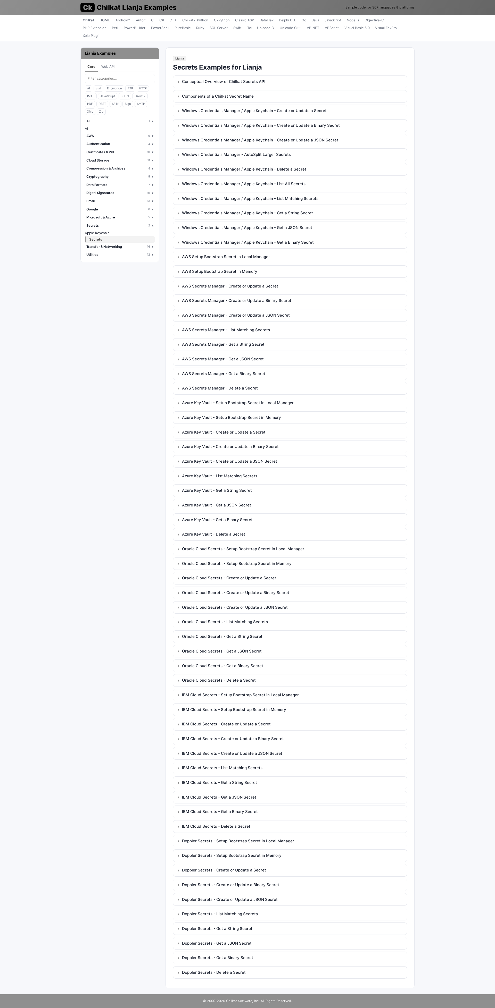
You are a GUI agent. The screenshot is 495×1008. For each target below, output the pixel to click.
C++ (173, 20)
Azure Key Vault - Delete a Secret (213, 534)
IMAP (90, 96)
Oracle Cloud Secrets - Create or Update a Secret (229, 577)
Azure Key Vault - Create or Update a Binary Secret (230, 446)
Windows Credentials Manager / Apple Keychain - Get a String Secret (247, 212)
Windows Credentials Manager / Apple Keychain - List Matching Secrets (250, 198)
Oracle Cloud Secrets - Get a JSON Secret (222, 651)
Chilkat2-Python (195, 20)
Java (315, 20)
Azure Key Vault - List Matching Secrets (219, 475)
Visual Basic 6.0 (357, 28)
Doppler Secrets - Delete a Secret (214, 972)
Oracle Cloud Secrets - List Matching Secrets (225, 621)
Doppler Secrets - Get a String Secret (217, 928)
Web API (107, 66)
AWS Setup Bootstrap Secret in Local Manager (226, 256)
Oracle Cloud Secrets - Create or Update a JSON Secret (235, 607)
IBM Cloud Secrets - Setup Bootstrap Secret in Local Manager (240, 694)
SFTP (115, 104)
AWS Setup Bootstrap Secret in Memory (219, 271)
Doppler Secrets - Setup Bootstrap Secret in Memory (232, 855)
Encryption (114, 88)
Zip (101, 111)
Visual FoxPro (386, 28)
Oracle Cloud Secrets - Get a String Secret (222, 636)
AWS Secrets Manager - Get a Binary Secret (223, 373)
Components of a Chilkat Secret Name (218, 96)
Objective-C (374, 20)
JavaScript (333, 20)
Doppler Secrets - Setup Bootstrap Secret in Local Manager (238, 840)
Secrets (95, 239)
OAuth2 (140, 96)
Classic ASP (244, 20)
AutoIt (141, 20)
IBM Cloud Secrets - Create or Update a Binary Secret (233, 738)
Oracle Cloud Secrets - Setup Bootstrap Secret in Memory (237, 563)
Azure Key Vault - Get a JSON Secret (216, 505)
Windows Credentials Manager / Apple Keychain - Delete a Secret (244, 169)
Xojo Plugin (92, 35)
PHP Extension (94, 28)
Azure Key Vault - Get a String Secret (217, 490)
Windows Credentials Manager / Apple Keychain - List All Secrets (244, 183)
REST (102, 104)
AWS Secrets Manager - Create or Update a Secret (230, 286)
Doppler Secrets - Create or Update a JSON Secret (230, 899)
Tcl (249, 28)
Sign (128, 104)
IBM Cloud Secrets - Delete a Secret (216, 826)
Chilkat (88, 20)
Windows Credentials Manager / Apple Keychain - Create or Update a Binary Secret (261, 125)
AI (88, 88)
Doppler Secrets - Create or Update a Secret (224, 870)
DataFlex (267, 20)
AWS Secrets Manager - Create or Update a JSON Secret (236, 315)
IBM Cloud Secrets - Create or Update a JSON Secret (232, 753)
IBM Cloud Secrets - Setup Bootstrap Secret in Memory (234, 709)
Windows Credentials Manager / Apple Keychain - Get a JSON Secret (247, 227)
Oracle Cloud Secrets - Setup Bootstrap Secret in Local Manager (243, 548)
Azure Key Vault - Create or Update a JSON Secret (229, 461)
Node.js (353, 20)
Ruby (200, 28)
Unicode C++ (290, 28)
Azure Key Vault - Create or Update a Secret (224, 432)
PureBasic (183, 28)
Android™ (123, 20)
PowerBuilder (134, 28)
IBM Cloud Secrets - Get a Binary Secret (220, 811)
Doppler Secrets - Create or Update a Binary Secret (230, 884)
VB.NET (313, 28)
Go (304, 20)
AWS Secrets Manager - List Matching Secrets (226, 329)
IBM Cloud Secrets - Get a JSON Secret (219, 797)
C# (161, 20)
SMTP (141, 104)
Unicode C (265, 28)
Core (91, 66)
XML (90, 111)
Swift (237, 28)
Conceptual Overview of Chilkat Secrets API (223, 81)
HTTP (143, 88)
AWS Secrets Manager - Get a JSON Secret (223, 359)
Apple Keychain (97, 233)
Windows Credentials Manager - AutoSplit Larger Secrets (236, 154)
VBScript (332, 28)
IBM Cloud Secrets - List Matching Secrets (222, 767)
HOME (105, 20)
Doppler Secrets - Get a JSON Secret (217, 943)
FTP (130, 88)
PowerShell (160, 28)
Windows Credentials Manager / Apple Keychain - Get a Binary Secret (248, 242)
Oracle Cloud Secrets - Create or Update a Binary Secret (235, 592)
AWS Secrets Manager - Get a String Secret (223, 344)
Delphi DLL (287, 20)
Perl (115, 28)
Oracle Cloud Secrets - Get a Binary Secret (222, 665)
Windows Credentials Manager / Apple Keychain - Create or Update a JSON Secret (260, 140)
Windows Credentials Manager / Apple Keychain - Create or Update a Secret (254, 110)
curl (98, 88)
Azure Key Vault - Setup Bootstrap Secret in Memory (231, 417)
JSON (125, 96)
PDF (90, 104)
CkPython (222, 20)
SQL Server (219, 28)
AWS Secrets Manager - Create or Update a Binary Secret (236, 300)
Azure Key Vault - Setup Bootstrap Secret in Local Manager (238, 402)
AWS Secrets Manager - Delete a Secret (220, 388)
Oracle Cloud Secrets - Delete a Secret (219, 680)
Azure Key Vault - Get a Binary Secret (217, 519)
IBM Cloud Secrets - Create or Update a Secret (226, 724)
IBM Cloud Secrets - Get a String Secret (219, 782)
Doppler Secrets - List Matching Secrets (220, 913)
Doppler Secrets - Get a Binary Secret (217, 957)
